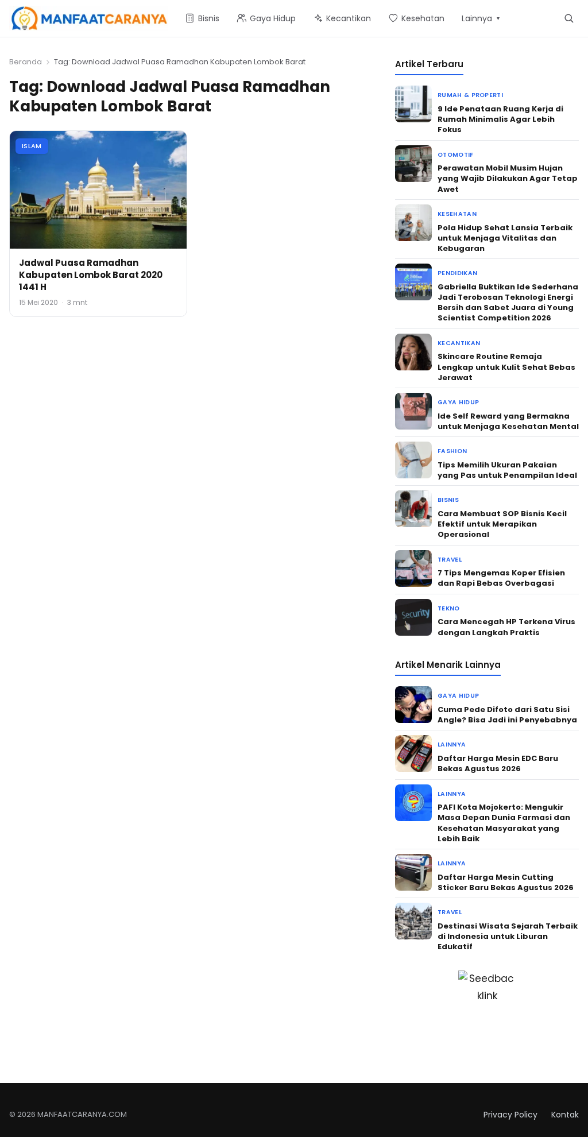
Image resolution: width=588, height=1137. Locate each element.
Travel (450, 559)
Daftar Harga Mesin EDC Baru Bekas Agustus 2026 (498, 763)
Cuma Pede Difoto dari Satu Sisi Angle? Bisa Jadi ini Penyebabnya (507, 714)
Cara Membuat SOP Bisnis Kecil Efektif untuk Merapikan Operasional (502, 524)
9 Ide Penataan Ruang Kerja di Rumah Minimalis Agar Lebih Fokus (500, 119)
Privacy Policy (510, 1114)
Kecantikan (459, 343)
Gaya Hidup (458, 402)
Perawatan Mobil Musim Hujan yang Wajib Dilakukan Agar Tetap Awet (508, 178)
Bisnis (448, 500)
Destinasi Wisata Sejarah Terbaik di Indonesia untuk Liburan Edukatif (508, 936)
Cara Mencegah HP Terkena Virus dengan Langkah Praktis (506, 626)
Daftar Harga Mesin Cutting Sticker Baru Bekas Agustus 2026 (506, 882)
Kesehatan (457, 214)
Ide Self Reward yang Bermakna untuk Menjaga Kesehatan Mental (508, 421)
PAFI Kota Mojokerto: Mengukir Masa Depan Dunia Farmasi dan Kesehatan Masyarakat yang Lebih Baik (504, 823)
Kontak (565, 1114)
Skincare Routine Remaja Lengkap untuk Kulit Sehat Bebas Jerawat (506, 366)
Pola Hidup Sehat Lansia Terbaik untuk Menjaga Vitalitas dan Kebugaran (505, 238)
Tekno (449, 608)
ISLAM (32, 145)
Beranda (25, 61)
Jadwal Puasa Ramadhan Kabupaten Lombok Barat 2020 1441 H (91, 275)
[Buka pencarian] (569, 18)
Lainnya (452, 744)
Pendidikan (457, 273)
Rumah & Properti (470, 95)
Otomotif (456, 154)
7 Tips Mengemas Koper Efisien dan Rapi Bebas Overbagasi (501, 578)
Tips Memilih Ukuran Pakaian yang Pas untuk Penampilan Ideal (507, 470)
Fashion (452, 451)
